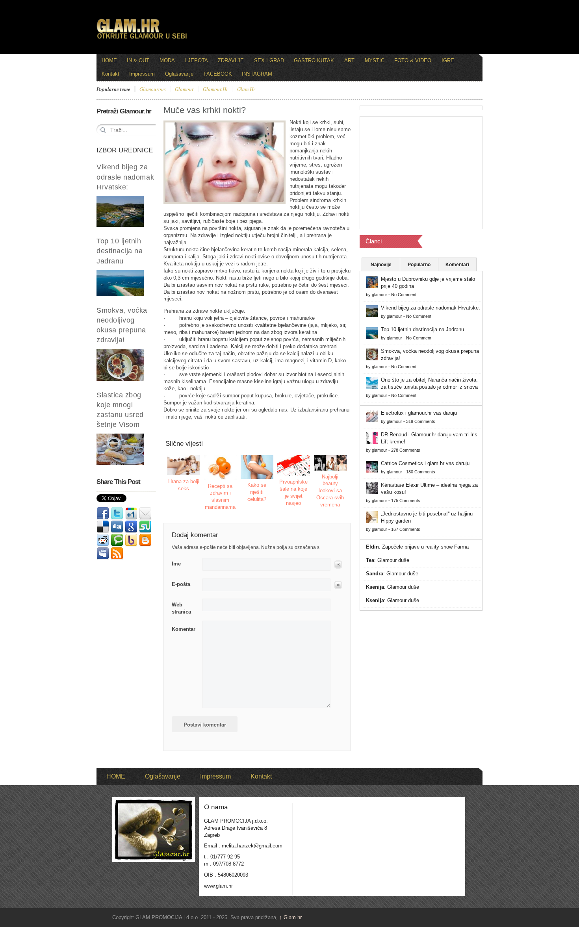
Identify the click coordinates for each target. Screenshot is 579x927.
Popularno (419, 264)
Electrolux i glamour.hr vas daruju (419, 413)
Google (131, 527)
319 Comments (420, 421)
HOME (109, 60)
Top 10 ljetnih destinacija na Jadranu (119, 251)
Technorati (117, 540)
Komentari (457, 264)
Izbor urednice (124, 150)
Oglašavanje (179, 74)
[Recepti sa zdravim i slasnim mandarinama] (220, 467)
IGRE (448, 60)
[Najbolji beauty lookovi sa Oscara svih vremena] (330, 462)
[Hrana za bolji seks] (183, 465)
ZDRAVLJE (231, 60)
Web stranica (181, 608)
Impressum (142, 74)
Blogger (145, 540)
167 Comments (405, 529)
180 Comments (420, 471)
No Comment (403, 294)
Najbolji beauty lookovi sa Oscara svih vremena (330, 491)
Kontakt (110, 74)
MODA (167, 60)
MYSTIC (374, 60)
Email (145, 513)
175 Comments (405, 500)
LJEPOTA (196, 60)
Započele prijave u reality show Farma (425, 547)
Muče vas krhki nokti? (204, 110)
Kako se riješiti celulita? (256, 492)
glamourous (152, 89)
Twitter (117, 513)
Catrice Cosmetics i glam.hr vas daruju (425, 463)
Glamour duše (393, 560)
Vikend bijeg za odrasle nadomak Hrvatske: (125, 177)
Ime (176, 564)
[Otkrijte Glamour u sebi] (141, 38)
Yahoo (131, 540)
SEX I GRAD (269, 60)
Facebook (102, 513)
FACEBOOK (218, 74)
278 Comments (405, 450)
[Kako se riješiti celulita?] (257, 467)
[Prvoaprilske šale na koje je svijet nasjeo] (293, 465)
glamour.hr (215, 89)
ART (349, 60)
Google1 (131, 513)
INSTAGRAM (257, 74)
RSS (117, 553)
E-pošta (181, 584)
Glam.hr (290, 917)
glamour (184, 89)
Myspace (102, 553)
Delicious (102, 527)
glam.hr (246, 89)
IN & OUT (138, 60)
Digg (117, 527)
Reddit (102, 540)
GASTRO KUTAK (314, 60)
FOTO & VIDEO (412, 60)
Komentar (183, 629)
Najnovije (381, 264)
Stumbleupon (145, 527)
